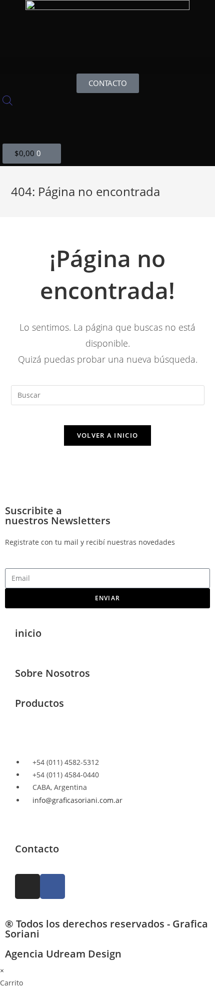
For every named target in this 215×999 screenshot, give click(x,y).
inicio (28, 633)
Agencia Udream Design (63, 953)
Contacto (37, 848)
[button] (107, 65)
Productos (39, 703)
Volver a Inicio (107, 435)
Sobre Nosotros (52, 673)
